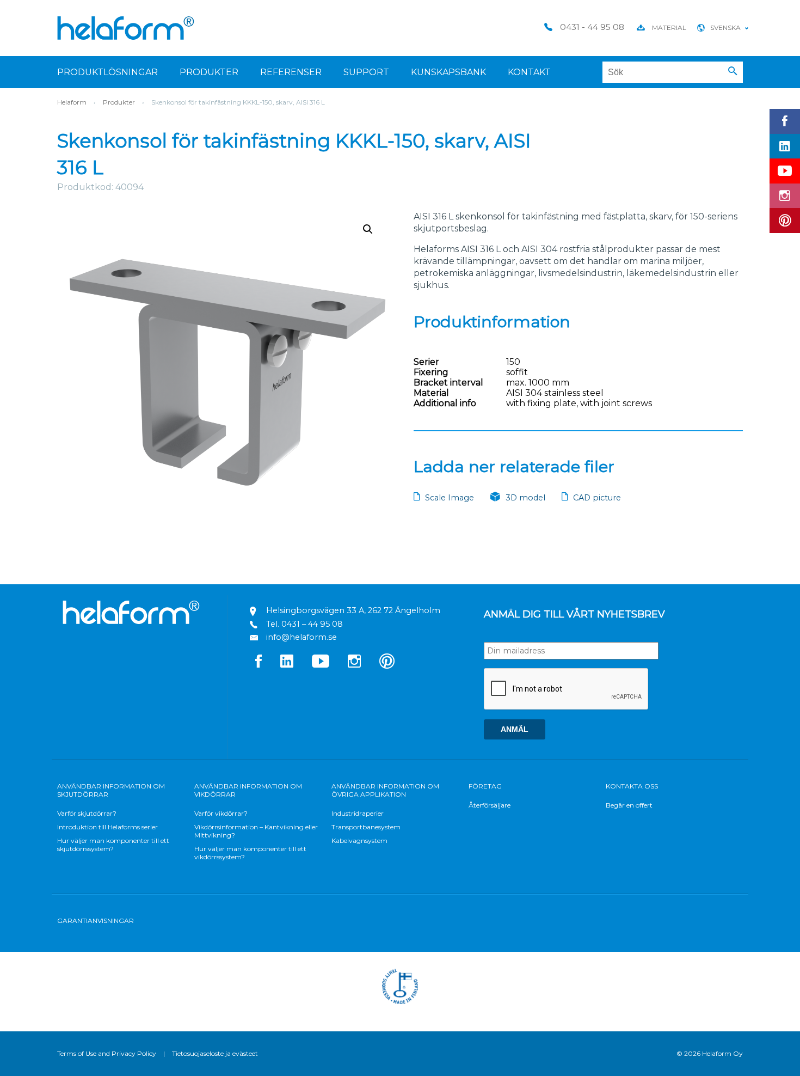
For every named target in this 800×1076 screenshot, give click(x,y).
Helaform (126, 28)
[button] (733, 71)
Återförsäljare (489, 805)
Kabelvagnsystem (359, 840)
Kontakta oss (632, 786)
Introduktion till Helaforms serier (107, 827)
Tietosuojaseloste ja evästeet (215, 1053)
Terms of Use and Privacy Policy (106, 1053)
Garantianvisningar (95, 920)
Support (366, 72)
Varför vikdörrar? (221, 813)
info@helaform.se (301, 637)
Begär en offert (629, 805)
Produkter (209, 72)
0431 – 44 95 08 (312, 624)
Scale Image (449, 498)
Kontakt (529, 72)
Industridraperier (357, 813)
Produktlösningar (107, 72)
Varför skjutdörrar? (86, 813)
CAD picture (597, 498)
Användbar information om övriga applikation (385, 790)
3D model (525, 498)
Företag (485, 786)
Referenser (291, 72)
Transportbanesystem (366, 827)
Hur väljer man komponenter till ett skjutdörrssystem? (113, 844)
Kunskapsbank (448, 72)
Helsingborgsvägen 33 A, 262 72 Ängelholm (353, 610)
